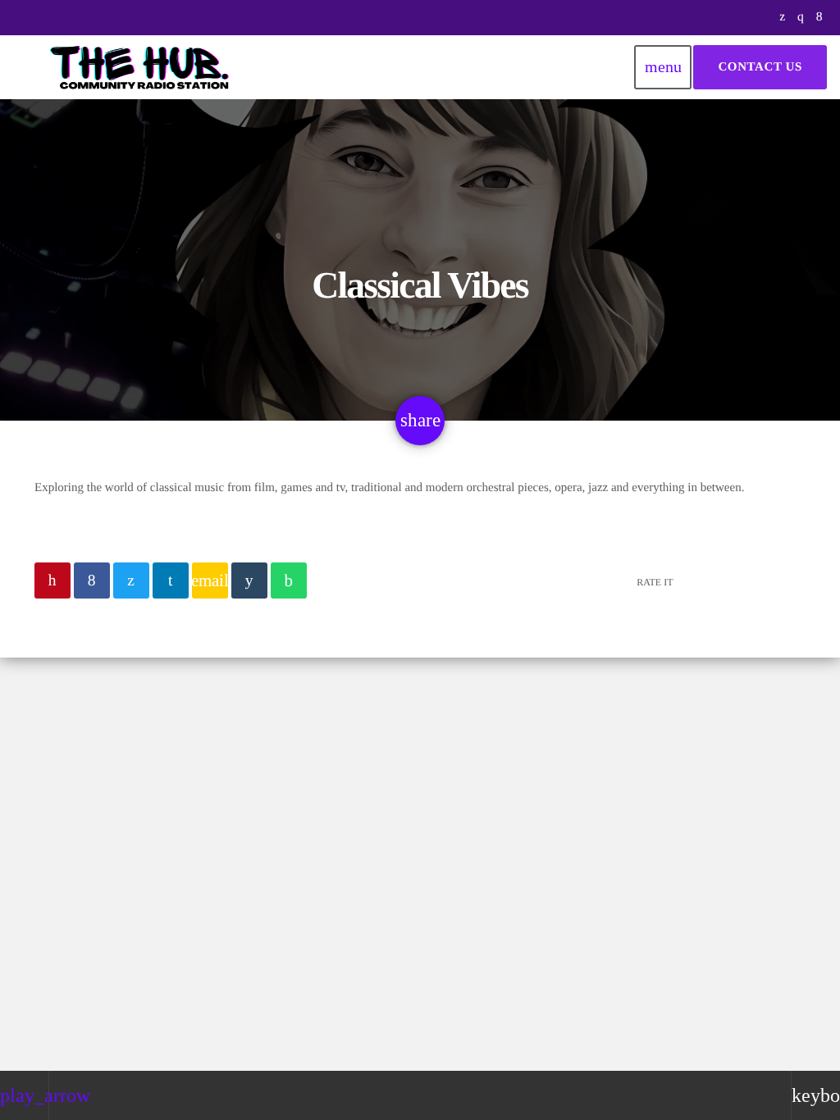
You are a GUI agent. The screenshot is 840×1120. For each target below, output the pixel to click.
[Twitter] (782, 17)
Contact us (760, 67)
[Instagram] (800, 17)
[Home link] (141, 67)
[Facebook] (819, 17)
